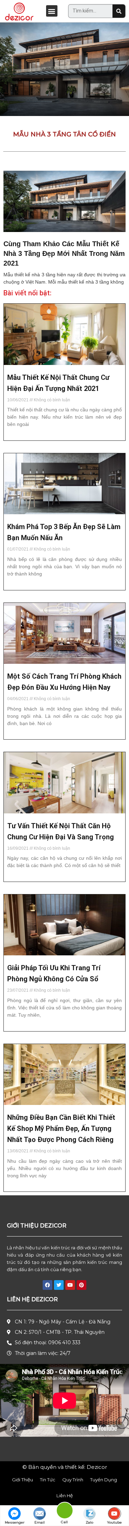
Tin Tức (47, 1479)
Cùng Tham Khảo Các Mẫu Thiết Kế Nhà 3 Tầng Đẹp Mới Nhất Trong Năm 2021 (64, 253)
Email (39, 1522)
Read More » (19, 436)
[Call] (64, 1511)
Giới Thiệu (22, 1479)
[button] (51, 11)
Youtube (114, 1522)
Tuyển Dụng (103, 1479)
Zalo (89, 1522)
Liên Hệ (64, 1495)
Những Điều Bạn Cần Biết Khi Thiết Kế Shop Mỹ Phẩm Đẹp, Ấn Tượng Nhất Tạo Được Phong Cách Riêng (61, 1128)
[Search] (118, 11)
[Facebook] (47, 1285)
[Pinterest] (81, 1285)
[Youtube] (70, 1285)
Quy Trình (72, 1479)
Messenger (14, 1522)
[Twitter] (59, 1285)
